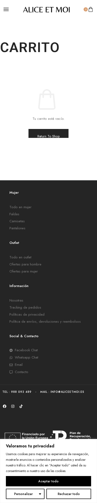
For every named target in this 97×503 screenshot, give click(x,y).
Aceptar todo (48, 481)
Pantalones (17, 228)
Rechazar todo (69, 494)
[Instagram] (12, 406)
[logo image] (46, 9)
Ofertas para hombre (25, 264)
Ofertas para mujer (23, 271)
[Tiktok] (20, 406)
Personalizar (23, 494)
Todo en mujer (20, 207)
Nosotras (16, 300)
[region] (48, 471)
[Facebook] (4, 406)
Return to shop (48, 136)
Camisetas (17, 221)
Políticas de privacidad (26, 314)
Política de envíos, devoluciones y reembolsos (45, 321)
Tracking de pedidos (25, 307)
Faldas (14, 214)
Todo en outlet (20, 257)
